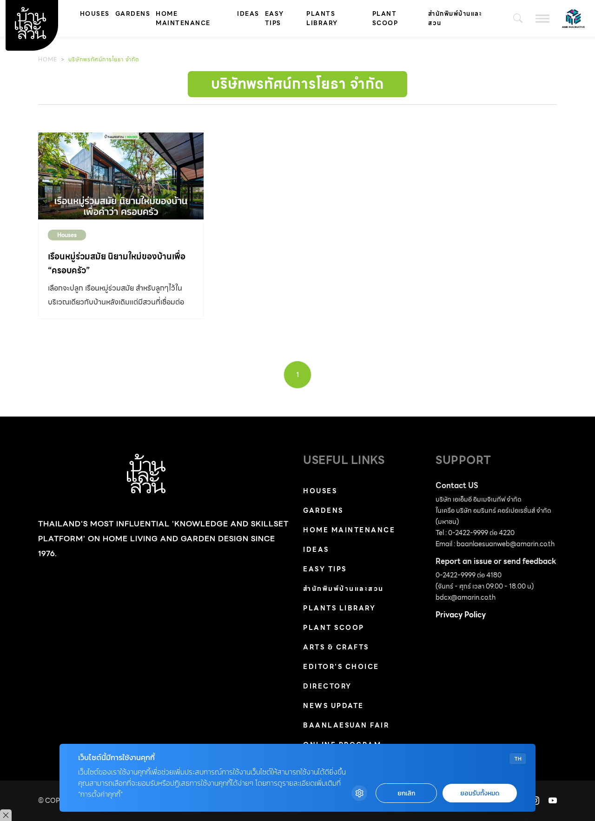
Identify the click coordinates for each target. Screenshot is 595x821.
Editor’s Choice (341, 667)
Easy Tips (274, 18)
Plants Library (322, 18)
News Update (333, 706)
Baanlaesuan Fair (346, 725)
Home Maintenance (183, 18)
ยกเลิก (406, 793)
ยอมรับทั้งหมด (479, 793)
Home (47, 59)
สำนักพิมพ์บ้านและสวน (455, 18)
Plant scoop (385, 18)
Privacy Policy (461, 615)
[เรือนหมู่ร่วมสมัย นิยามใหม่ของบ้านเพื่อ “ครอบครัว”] (121, 175)
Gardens (133, 14)
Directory (327, 686)
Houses (95, 14)
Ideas (248, 14)
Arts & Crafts (336, 647)
